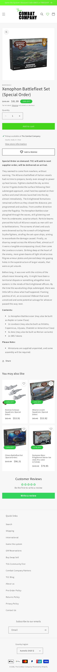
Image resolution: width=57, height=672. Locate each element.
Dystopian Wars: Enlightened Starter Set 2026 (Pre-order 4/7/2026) (41, 458)
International (12, 537)
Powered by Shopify (40, 667)
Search (9, 524)
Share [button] (8, 361)
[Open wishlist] (47, 14)
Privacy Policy (12, 603)
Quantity (6, 110)
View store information (16, 144)
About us (10, 583)
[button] (3, 14)
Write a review (28, 495)
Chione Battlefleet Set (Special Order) (14, 456)
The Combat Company (23, 667)
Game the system (14, 544)
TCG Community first (15, 564)
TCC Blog (10, 577)
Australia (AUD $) (27, 650)
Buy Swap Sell (12, 557)
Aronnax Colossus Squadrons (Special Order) (13, 412)
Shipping (15, 105)
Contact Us (11, 610)
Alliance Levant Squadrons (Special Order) (40, 412)
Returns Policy (12, 597)
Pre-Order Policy (13, 590)
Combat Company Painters (18, 570)
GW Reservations (14, 550)
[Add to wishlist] (23, 383)
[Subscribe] (45, 630)
